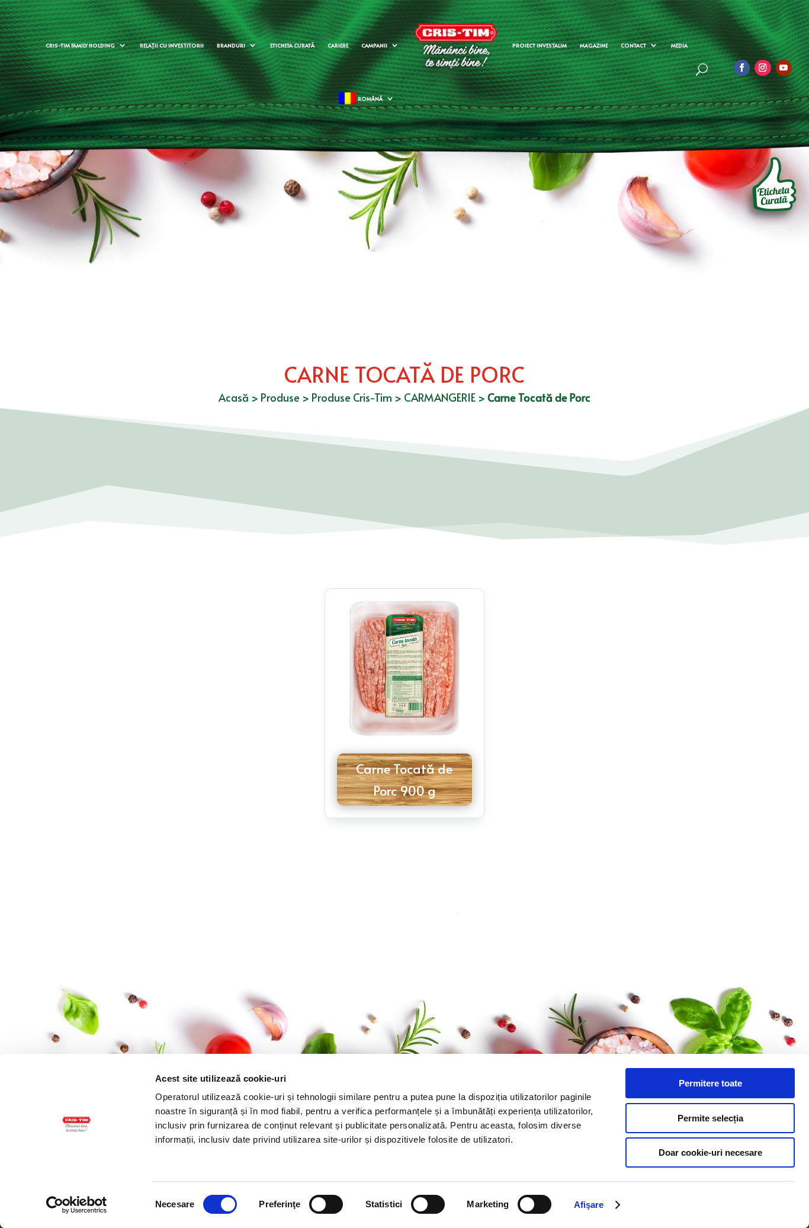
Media (679, 45)
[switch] (326, 1204)
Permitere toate (710, 1083)
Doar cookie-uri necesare (710, 1152)
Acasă (234, 397)
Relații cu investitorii (172, 45)
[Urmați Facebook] (742, 68)
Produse (280, 397)
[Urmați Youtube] (784, 68)
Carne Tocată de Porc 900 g (404, 779)
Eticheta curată (292, 45)
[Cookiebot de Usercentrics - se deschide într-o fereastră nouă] (77, 1205)
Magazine (594, 45)
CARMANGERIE (440, 397)
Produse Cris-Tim (352, 397)
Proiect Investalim (539, 45)
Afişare (589, 1205)
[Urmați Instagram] (763, 68)
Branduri (231, 45)
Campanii (374, 45)
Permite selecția (710, 1118)
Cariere (338, 45)
